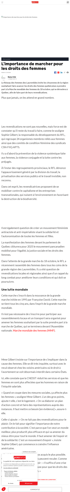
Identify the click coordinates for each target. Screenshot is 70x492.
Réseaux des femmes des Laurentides (44, 479)
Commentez (35, 489)
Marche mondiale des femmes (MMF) (34, 330)
